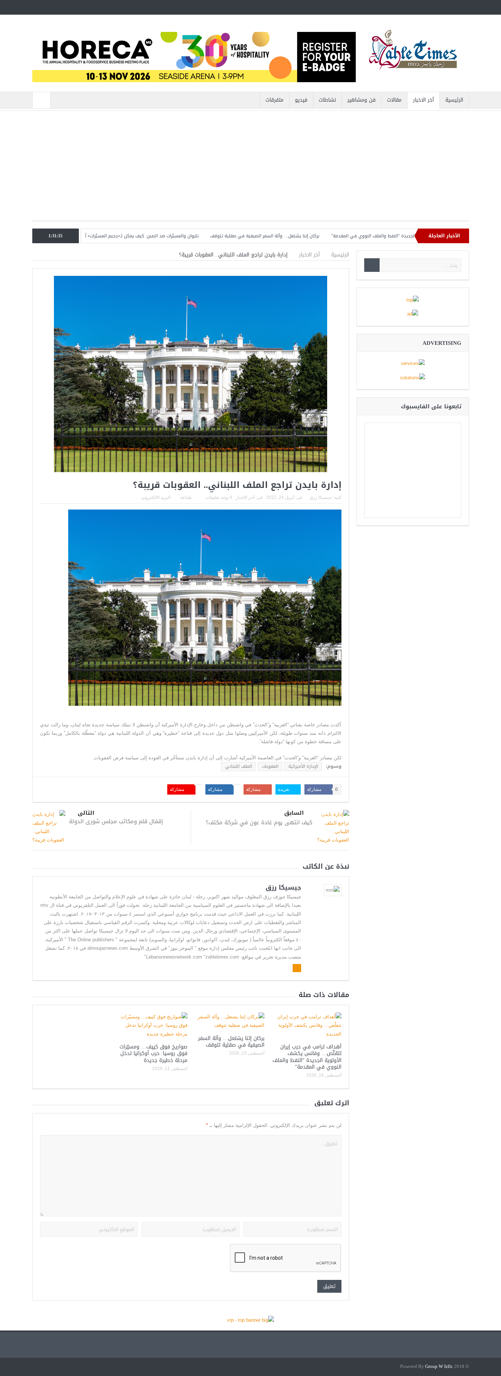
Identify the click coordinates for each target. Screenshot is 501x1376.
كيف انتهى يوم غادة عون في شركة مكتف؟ (259, 822)
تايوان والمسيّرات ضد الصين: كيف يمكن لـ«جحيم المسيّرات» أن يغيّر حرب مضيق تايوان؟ (155, 236)
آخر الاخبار (423, 100)
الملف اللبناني (238, 766)
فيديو (301, 100)
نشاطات (327, 100)
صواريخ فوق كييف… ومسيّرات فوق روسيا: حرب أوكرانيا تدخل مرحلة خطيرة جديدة (153, 1053)
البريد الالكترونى (156, 497)
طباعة (186, 497)
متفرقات (275, 100)
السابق (294, 813)
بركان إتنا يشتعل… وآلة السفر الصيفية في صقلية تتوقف (302, 236)
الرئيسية (454, 100)
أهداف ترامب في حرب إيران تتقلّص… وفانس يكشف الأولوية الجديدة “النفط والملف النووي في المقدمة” (307, 1057)
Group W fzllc (439, 1366)
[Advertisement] (250, 169)
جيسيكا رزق (321, 497)
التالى (86, 813)
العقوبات (270, 766)
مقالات (394, 100)
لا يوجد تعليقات (218, 497)
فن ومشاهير (361, 100)
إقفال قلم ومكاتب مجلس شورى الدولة (116, 821)
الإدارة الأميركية (303, 766)
